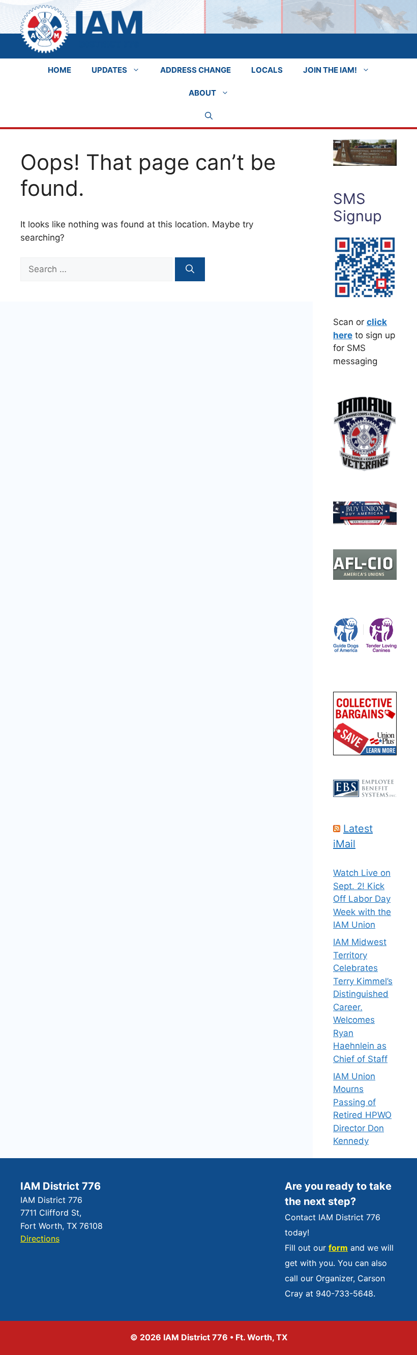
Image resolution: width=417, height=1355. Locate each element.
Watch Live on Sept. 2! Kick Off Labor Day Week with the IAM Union (362, 899)
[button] (209, 115)
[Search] (190, 269)
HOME (59, 70)
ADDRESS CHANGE (195, 70)
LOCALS (267, 70)
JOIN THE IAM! (330, 70)
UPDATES (109, 70)
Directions (39, 1238)
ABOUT (202, 93)
